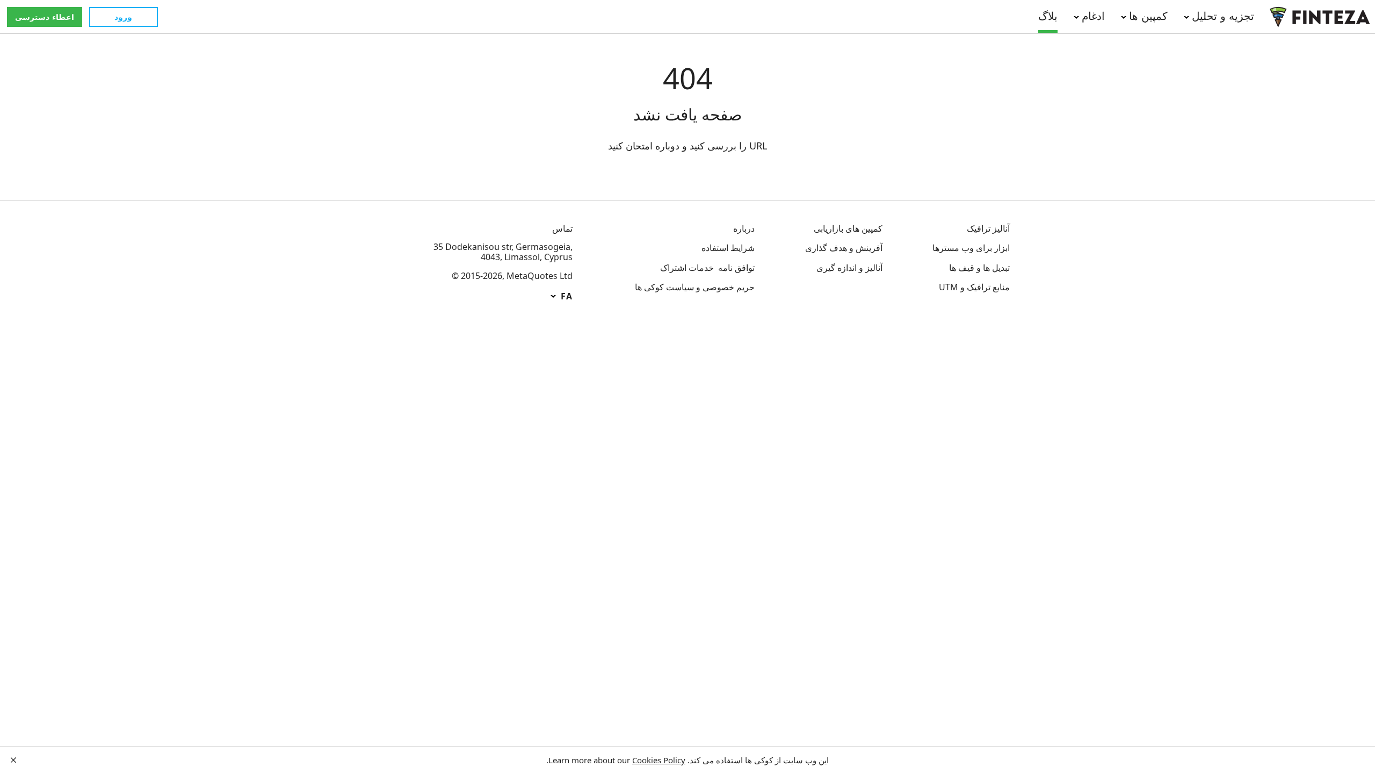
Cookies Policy (658, 760)
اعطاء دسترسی (44, 17)
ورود (123, 17)
